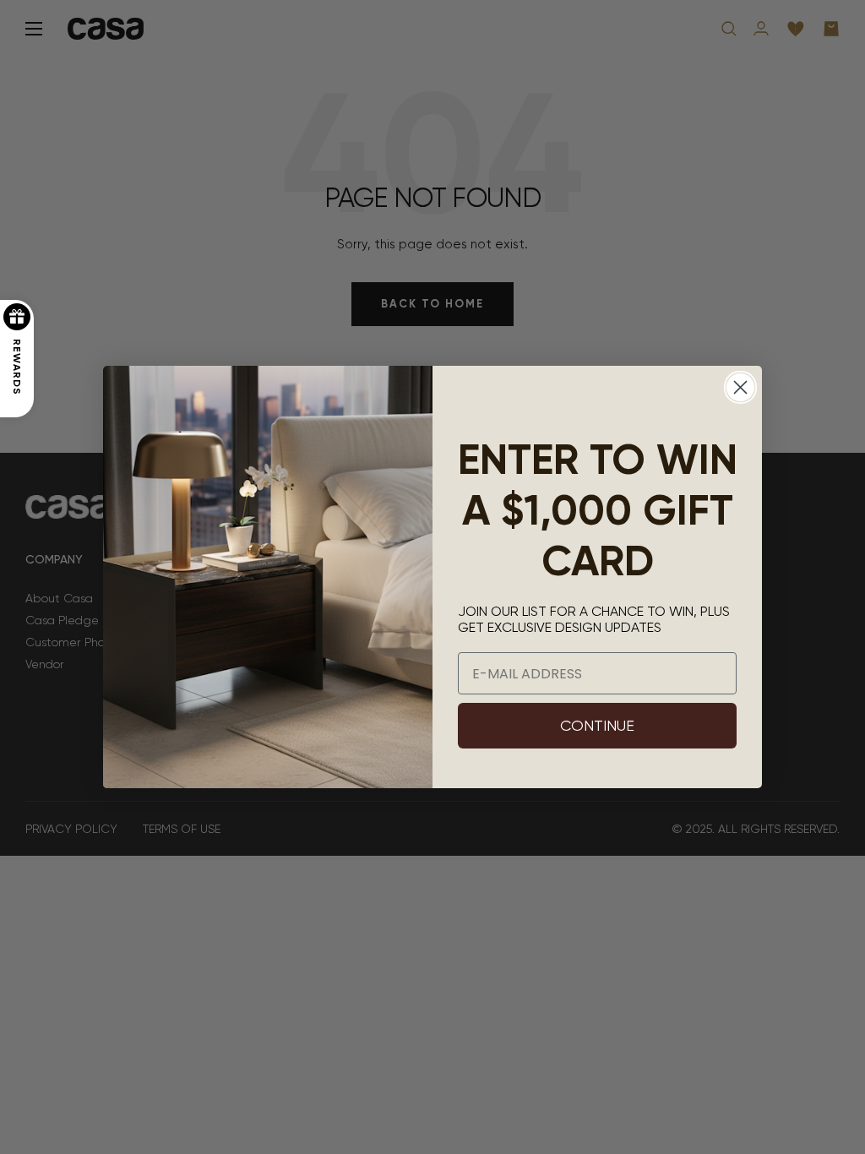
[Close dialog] (740, 387)
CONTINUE (597, 725)
